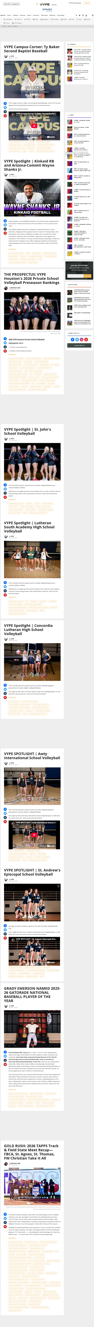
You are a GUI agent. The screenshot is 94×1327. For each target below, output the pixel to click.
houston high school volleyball (51, 358)
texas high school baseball (44, 148)
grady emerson (56, 1100)
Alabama (15, 15)
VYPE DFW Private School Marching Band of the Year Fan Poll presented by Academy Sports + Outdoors (82, 301)
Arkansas (22, 15)
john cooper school (34, 377)
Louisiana (36, 15)
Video (36, 19)
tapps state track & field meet (50, 1295)
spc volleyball (54, 365)
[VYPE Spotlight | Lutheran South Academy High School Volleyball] (32, 559)
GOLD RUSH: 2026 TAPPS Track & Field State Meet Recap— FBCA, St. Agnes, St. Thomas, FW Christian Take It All (31, 1152)
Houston (15, 26)
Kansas (29, 15)
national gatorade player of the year (45, 1106)
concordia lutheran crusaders (29, 701)
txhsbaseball (29, 1103)
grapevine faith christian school (42, 1264)
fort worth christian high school (17, 1100)
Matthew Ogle (15, 288)
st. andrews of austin (38, 973)
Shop (80, 19)
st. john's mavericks (47, 503)
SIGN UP (87, 3)
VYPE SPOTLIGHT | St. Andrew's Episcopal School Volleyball (32, 872)
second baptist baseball (43, 142)
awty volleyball (42, 854)
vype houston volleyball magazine (37, 389)
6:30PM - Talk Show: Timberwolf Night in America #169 (80, 232)
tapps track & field (22, 1298)
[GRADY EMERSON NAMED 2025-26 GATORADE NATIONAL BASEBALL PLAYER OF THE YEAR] (32, 1029)
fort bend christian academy (47, 380)
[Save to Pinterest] (5, 115)
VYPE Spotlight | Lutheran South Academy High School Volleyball (29, 527)
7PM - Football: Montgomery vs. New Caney (82, 246)
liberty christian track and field (17, 1273)
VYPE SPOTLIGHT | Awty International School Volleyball (32, 755)
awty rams (32, 854)
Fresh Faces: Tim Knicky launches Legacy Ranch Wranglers (81, 72)
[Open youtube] (86, 15)
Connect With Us (79, 345)
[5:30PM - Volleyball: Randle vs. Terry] (69, 122)
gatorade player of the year (26, 1106)
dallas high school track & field (17, 1251)
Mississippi (44, 15)
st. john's (37, 503)
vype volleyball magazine (41, 361)
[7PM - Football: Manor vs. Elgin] (69, 163)
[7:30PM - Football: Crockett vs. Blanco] (69, 253)
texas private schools (14, 151)
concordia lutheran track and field (37, 1245)
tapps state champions (50, 1292)
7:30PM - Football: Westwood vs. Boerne (80, 78)
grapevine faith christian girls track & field (19, 1264)
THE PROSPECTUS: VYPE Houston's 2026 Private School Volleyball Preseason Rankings (31, 278)
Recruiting (55, 19)
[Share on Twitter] (5, 107)
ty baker (32, 151)
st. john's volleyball (30, 510)
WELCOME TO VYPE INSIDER (82, 313)
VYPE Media (9, 19)
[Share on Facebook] (5, 103)
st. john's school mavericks (44, 368)
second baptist (30, 142)
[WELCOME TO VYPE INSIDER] (69, 315)
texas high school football (35, 256)
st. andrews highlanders (24, 973)
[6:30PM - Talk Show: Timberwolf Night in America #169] (69, 233)
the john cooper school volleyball (17, 377)
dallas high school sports (37, 1248)
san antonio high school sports (30, 1276)
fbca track (11, 1254)
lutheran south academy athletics (33, 604)
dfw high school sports (36, 1093)
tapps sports (30, 148)
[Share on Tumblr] (5, 111)
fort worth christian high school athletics (38, 1100)
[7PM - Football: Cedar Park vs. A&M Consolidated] (69, 184)
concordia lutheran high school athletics (19, 708)
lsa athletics (34, 601)
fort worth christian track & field (17, 1260)
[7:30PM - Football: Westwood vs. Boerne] (69, 79)
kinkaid (28, 253)
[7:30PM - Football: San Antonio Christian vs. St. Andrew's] (69, 219)
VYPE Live (19, 19)
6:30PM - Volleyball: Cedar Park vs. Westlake (81, 239)
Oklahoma (52, 15)
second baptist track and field (39, 1282)
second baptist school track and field (18, 1282)
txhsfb (40, 259)
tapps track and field (54, 1298)
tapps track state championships (17, 1301)
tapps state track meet (15, 1310)
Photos (65, 19)
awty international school (33, 851)
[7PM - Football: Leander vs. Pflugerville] (69, 177)
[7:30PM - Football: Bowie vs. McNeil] (69, 191)
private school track (14, 1276)
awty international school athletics (18, 854)
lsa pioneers (43, 601)
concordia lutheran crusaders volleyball (19, 704)
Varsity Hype (60, 15)
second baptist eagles (14, 145)
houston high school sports (16, 142)
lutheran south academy (15, 371)
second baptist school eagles (16, 148)
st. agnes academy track (15, 1285)
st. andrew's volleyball (53, 970)
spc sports (23, 256)
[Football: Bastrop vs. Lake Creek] (69, 198)
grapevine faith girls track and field (18, 1267)
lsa (30, 374)
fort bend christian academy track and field (20, 1257)
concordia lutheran (14, 380)
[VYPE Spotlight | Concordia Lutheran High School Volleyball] (32, 662)
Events (88, 19)
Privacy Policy (68, 153)
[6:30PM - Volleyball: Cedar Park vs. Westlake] (69, 240)
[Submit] (93, 15)
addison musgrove (14, 386)
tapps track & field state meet (38, 1298)
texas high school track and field (17, 1304)
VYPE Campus (18, 23)
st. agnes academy (54, 1282)
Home (4, 26)
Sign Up (87, 276)
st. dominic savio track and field (52, 1285)
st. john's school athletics (26, 506)
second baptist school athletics (46, 145)
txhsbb (25, 151)
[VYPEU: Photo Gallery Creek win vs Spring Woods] (69, 307)
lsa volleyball (37, 374)
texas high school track (35, 1301)
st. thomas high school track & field (36, 1288)
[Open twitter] (79, 15)
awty (10, 851)
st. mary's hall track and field (16, 1288)
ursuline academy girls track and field (18, 1307)
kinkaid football (13, 256)
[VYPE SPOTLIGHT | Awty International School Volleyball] (32, 786)
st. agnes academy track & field (33, 1285)
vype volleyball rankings (15, 365)
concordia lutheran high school (41, 704)
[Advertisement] (47, 33)
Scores (8, 23)
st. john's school (13, 368)
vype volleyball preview (15, 361)
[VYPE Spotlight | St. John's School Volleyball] (32, 462)
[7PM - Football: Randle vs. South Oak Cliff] (69, 65)
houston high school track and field (18, 1270)
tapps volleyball (44, 365)
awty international (19, 851)
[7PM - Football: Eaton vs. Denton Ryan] (69, 212)
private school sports (51, 1273)
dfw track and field (47, 1251)
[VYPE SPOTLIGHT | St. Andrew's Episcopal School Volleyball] (32, 902)
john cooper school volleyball (50, 377)
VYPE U (28, 19)
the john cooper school (50, 374)
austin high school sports (15, 967)
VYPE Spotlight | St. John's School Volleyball (27, 431)
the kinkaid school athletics (28, 259)
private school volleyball (30, 365)
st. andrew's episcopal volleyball (35, 970)
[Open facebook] (76, 15)
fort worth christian (50, 1093)
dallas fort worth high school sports (18, 1093)
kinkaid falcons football (50, 253)
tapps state (38, 1292)
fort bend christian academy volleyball (19, 383)
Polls (73, 19)
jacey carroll (51, 383)
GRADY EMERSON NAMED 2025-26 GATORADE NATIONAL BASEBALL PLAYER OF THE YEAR (32, 994)
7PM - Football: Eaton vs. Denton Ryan (81, 211)
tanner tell (24, 386)
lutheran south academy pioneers (33, 371)
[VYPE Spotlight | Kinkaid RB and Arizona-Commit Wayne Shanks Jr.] (32, 197)
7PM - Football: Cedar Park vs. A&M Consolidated (82, 183)
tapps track (12, 1298)
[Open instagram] (82, 15)
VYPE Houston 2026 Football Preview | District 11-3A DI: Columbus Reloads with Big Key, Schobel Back (82, 59)
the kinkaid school (13, 259)
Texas (9, 15)
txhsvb (24, 513)
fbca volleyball (41, 383)
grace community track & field (36, 1260)
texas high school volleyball (16, 358)
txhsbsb (37, 1103)
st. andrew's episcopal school (16, 970)
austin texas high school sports (33, 967)
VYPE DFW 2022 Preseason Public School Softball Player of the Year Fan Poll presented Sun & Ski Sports (82, 292)
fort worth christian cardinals (34, 1096)
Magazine (45, 19)
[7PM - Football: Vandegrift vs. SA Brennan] (69, 156)
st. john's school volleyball (27, 368)
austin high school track (31, 1242)
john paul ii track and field (37, 1270)
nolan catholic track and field (35, 1273)
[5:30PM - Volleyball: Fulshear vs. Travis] (69, 226)
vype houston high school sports (45, 151)
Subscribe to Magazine (11, 4)
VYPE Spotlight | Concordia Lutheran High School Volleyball (28, 629)
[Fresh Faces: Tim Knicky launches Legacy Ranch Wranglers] (69, 72)
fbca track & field (21, 1254)
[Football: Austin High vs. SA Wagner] (69, 205)
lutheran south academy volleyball (18, 374)
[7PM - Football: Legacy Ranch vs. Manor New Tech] (69, 170)
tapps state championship (16, 1295)
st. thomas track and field (15, 1292)
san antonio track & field (37, 1279)
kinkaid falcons (37, 253)
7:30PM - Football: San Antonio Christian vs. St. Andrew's (81, 219)
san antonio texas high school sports (18, 1279)
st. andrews (12, 973)
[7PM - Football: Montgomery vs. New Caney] (69, 246)
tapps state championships (33, 1295)
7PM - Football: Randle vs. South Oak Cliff (82, 64)
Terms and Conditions (79, 153)
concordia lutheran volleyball (29, 380)
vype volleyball (28, 361)
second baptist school (29, 145)
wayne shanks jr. (33, 262)
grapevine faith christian (53, 1260)
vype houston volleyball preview (17, 389)
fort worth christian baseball (16, 1096)
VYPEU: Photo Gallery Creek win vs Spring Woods (82, 306)
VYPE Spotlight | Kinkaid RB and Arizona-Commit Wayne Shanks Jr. (29, 165)
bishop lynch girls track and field (17, 1245)
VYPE (12, 56)
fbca (33, 383)
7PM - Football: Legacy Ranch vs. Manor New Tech (82, 169)
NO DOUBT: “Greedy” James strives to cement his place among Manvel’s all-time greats (82, 52)
